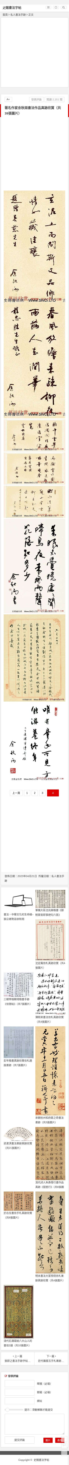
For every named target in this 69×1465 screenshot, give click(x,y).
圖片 (48, 1440)
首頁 (5, 14)
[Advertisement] (34, 53)
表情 (59, 1440)
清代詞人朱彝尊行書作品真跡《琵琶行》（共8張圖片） (49, 1187)
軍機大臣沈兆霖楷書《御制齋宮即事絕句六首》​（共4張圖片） (49, 915)
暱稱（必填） (44, 1383)
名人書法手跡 (18, 14)
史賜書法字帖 (12, 8)
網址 (39, 1400)
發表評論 (36, 99)
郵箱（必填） (44, 1392)
